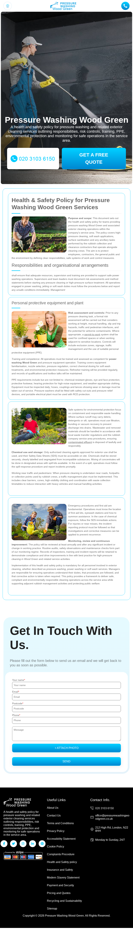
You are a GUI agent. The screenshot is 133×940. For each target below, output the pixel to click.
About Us (52, 807)
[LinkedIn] (32, 843)
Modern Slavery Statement (63, 877)
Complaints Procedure (60, 854)
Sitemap (52, 908)
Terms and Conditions (60, 823)
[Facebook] (4, 843)
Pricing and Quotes (58, 893)
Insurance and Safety (60, 869)
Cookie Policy (55, 846)
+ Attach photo (66, 747)
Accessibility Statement (61, 838)
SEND (66, 761)
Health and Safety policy (62, 862)
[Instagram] (23, 843)
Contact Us (54, 815)
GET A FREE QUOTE (93, 158)
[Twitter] (13, 843)
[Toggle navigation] (7, 6)
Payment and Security (60, 885)
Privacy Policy (55, 831)
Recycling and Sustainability (64, 900)
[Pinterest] (42, 843)
